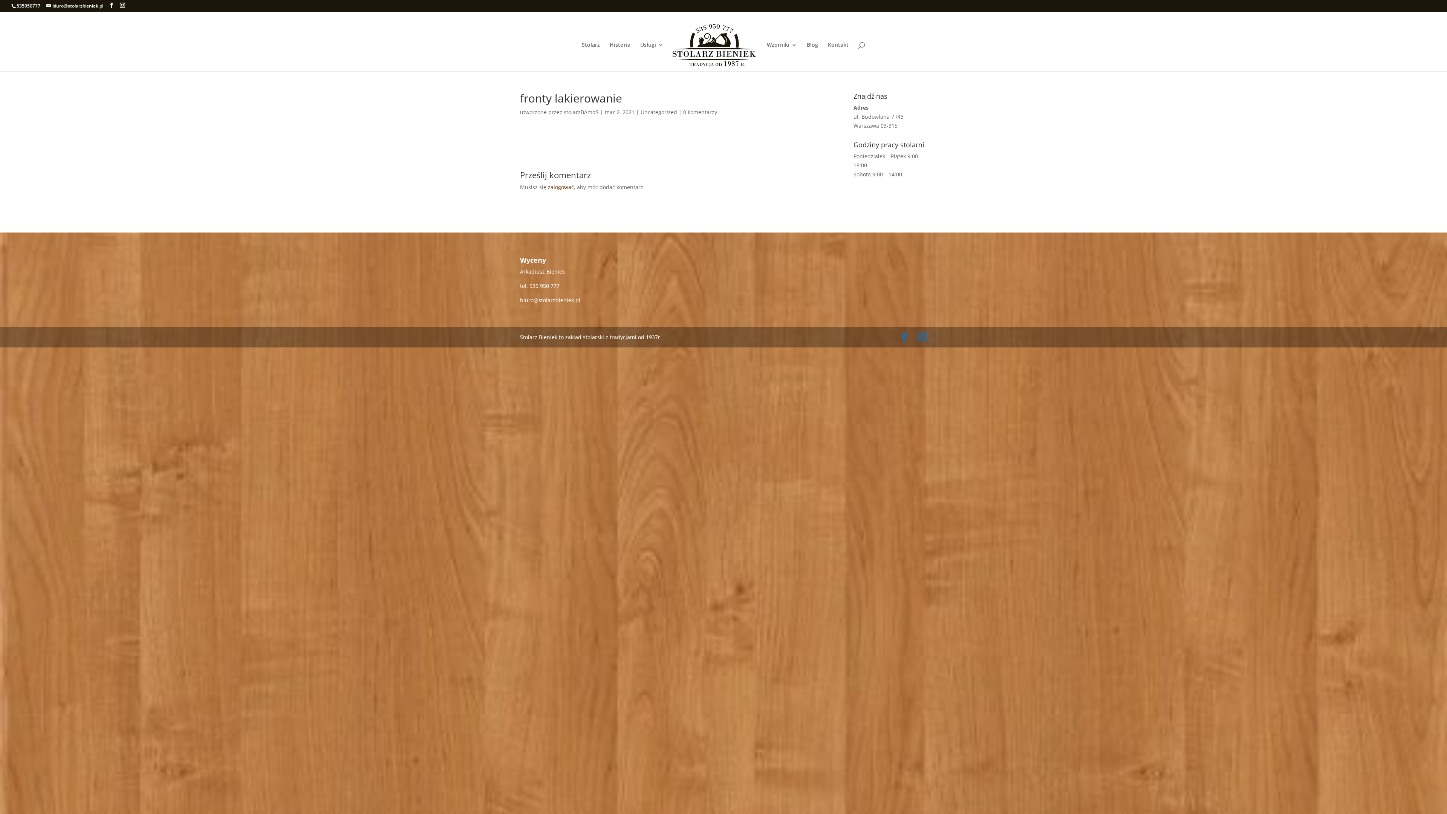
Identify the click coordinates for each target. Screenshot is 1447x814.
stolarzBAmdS (581, 112)
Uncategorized (659, 112)
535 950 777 (544, 285)
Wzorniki (778, 45)
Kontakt (838, 45)
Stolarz (591, 45)
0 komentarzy (700, 112)
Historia (620, 45)
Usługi (648, 45)
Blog (812, 45)
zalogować (561, 187)
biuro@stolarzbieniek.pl (550, 300)
